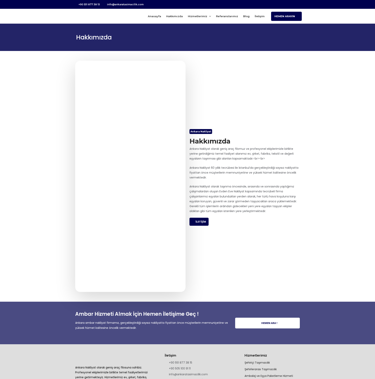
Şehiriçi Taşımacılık (257, 363)
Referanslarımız (227, 16)
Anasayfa (154, 16)
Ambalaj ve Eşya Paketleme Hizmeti (269, 376)
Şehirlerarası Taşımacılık (261, 369)
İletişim (260, 16)
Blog (246, 16)
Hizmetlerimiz (197, 16)
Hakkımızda (174, 16)
